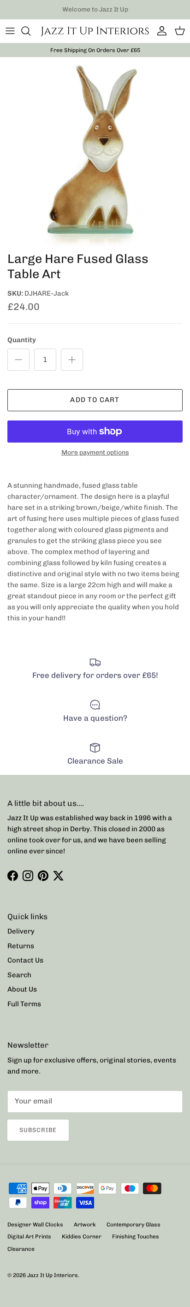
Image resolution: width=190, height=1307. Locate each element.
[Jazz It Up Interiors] (95, 31)
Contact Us (25, 960)
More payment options (95, 452)
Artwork (85, 1224)
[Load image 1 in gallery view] (95, 152)
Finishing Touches (135, 1236)
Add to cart (94, 400)
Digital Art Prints (29, 1236)
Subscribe (38, 1129)
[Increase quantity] (72, 360)
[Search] (30, 31)
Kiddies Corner (81, 1236)
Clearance (21, 1249)
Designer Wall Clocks (35, 1224)
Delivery (21, 931)
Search (19, 975)
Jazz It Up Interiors (52, 1275)
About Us (22, 989)
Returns (20, 946)
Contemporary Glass (133, 1224)
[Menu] (10, 31)
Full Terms (24, 1004)
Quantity (21, 340)
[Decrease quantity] (18, 360)
